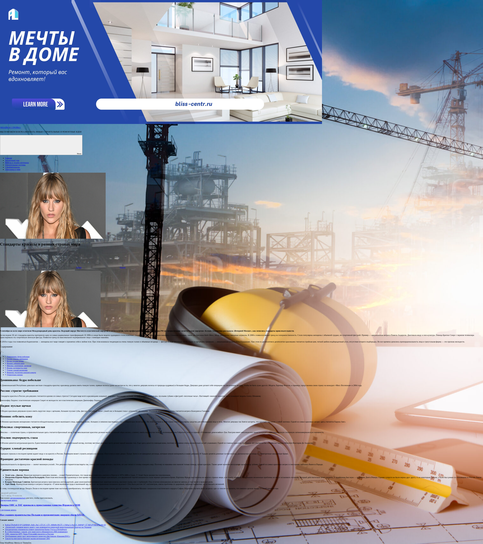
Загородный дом (12, 160)
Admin (79, 267)
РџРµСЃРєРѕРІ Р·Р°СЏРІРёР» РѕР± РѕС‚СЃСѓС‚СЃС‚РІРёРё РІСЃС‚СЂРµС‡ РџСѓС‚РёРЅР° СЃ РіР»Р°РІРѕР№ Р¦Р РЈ (55, 525)
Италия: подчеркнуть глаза (17, 368)
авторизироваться (17, 498)
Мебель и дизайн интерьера (17, 163)
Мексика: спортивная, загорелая (19, 366)
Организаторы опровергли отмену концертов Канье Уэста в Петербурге (36, 529)
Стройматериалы (12, 167)
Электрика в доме (12, 169)
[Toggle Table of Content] (2, 352)
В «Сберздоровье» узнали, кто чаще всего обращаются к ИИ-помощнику (36, 532)
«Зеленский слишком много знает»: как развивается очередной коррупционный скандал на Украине (48, 527)
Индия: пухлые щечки (15, 361)
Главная (8, 158)
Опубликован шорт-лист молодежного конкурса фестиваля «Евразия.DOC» (37, 536)
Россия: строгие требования (17, 359)
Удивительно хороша (15, 375)
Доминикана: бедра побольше (18, 357)
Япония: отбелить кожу (16, 363)
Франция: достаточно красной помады (21, 372)
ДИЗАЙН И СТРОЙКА (10, 127)
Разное (123, 267)
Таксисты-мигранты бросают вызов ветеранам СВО (27, 538)
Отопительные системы (15, 165)
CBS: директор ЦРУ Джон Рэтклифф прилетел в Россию (29, 534)
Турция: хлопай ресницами (17, 370)
